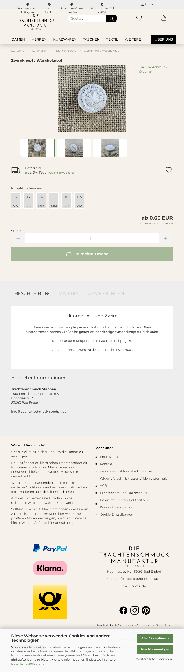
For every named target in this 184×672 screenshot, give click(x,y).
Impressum (109, 457)
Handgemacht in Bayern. (28, 8)
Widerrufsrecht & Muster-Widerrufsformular (134, 478)
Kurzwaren (65, 39)
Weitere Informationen (154, 659)
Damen (18, 39)
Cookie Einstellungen (116, 515)
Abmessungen (106, 293)
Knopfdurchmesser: (27, 188)
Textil (112, 39)
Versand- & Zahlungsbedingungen (126, 471)
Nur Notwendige (155, 649)
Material (69, 293)
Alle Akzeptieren (155, 638)
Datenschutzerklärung (28, 663)
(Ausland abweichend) (60, 172)
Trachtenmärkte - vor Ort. (72, 8)
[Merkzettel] (139, 18)
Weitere (133, 39)
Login (148, 4)
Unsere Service (49, 8)
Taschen (91, 39)
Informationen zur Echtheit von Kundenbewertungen (124, 503)
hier (61, 514)
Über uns (164, 39)
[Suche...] (111, 18)
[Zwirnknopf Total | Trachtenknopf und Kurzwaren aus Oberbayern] (92, 98)
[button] (163, 18)
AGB (103, 486)
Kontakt (106, 464)
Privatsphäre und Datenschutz (123, 493)
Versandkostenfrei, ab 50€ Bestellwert (102, 8)
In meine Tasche (92, 254)
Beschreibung (33, 293)
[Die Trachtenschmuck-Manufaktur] (36, 22)
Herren (39, 39)
